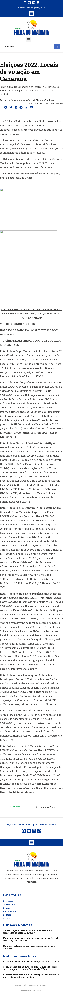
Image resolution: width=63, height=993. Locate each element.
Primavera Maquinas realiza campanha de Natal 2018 (31, 961)
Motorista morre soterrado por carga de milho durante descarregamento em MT (31, 939)
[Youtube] (29, 2)
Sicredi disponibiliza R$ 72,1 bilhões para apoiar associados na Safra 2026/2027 (28, 931)
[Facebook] (25, 2)
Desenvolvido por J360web (31, 990)
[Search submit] (57, 46)
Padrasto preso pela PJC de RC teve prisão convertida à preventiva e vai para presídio (31, 975)
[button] (31, 13)
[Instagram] (33, 2)
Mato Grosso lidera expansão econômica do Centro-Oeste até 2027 (29, 947)
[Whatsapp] (38, 2)
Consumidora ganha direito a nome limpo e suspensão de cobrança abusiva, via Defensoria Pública (31, 968)
